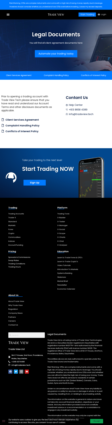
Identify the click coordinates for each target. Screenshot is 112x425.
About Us (13, 295)
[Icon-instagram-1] (21, 372)
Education (63, 251)
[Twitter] (16, 372)
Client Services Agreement (19, 75)
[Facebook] (10, 372)
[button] (8, 14)
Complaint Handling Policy (56, 75)
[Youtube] (27, 372)
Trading (12, 207)
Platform (62, 207)
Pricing (12, 251)
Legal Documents (57, 334)
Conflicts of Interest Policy (93, 75)
